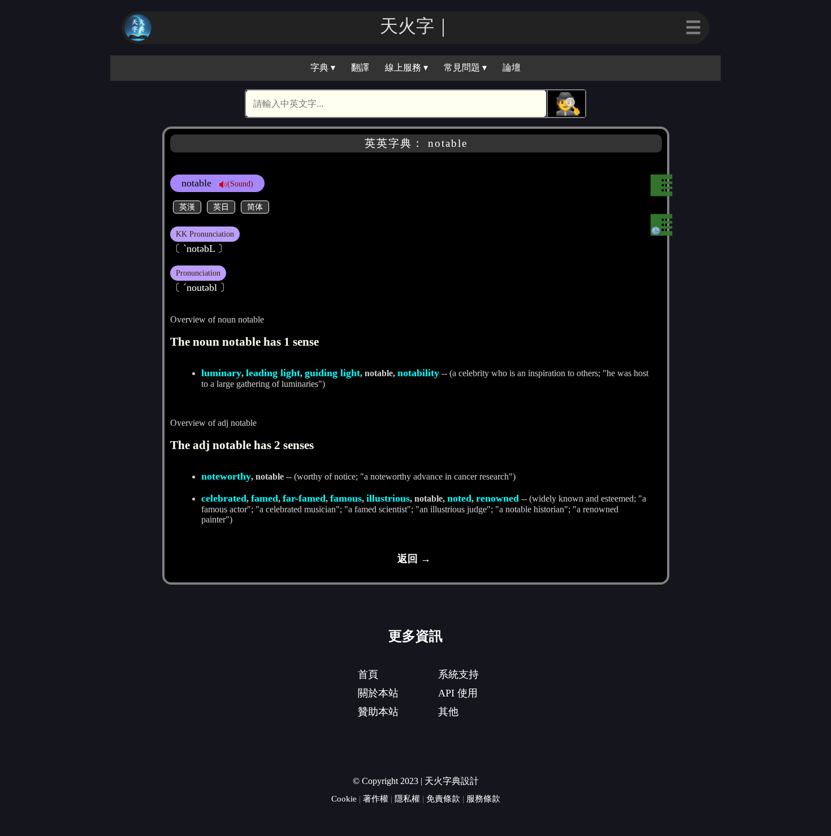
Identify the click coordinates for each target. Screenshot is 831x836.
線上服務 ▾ (406, 67)
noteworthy (226, 476)
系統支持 (458, 674)
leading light (273, 372)
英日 (221, 206)
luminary (221, 372)
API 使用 (458, 693)
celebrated (223, 498)
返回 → (414, 558)
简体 (255, 206)
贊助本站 (378, 711)
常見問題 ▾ (465, 67)
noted (459, 498)
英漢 (187, 206)
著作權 (375, 798)
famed (264, 498)
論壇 (512, 67)
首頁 (368, 674)
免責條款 (443, 798)
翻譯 (360, 67)
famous (346, 498)
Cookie (344, 798)
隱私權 (407, 798)
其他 (448, 711)
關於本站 (378, 693)
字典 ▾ (322, 67)
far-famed (304, 498)
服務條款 (483, 798)
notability (418, 372)
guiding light (332, 372)
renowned (497, 498)
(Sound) (240, 183)
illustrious (388, 498)
